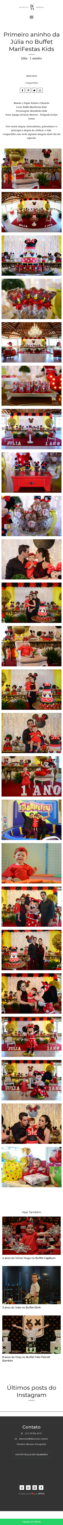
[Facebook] (41, 1487)
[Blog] (34, 1487)
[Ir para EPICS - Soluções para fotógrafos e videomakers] (32, 1492)
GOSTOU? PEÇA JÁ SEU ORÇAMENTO (31, 1455)
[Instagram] (22, 1487)
